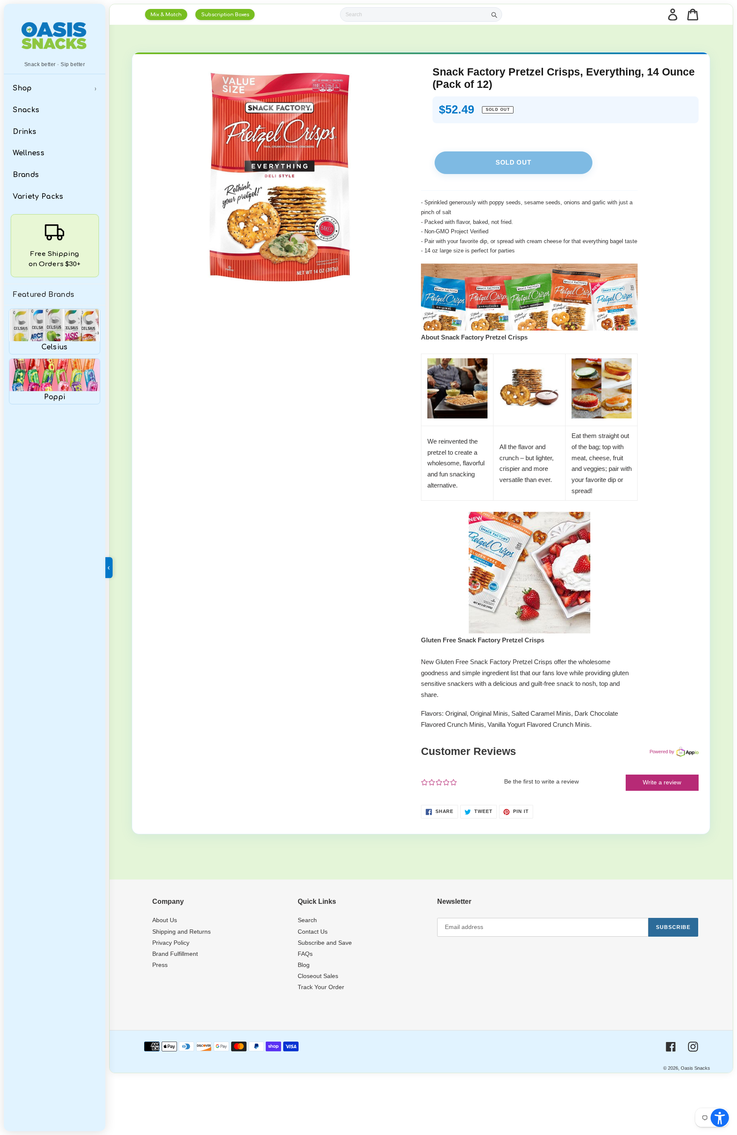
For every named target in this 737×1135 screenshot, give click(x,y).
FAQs (305, 953)
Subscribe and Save (325, 942)
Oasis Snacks (695, 1068)
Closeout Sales (318, 975)
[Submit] (494, 14)
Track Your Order (321, 987)
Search (307, 920)
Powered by (662, 751)
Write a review (662, 782)
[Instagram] (693, 1047)
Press (160, 964)
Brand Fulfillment (175, 953)
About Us (164, 920)
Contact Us (313, 931)
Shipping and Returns (181, 931)
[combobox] (414, 15)
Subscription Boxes (225, 14)
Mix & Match (166, 14)
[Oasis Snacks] (54, 35)
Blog (304, 964)
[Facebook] (671, 1047)
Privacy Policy (170, 942)
